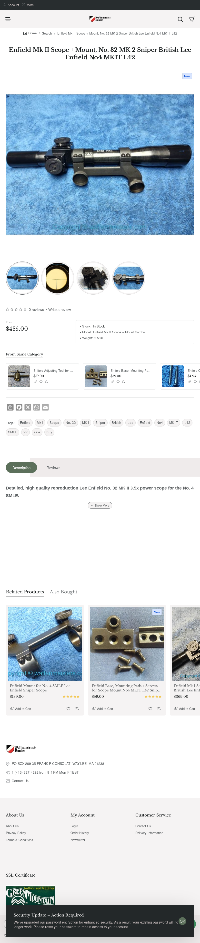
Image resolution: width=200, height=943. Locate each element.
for (25, 432)
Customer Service (153, 815)
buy (49, 432)
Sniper (100, 422)
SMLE (12, 432)
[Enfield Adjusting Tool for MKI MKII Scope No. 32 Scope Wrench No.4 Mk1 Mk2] (19, 376)
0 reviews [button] (36, 309)
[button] (35, 382)
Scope (54, 422)
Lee (130, 422)
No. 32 (71, 422)
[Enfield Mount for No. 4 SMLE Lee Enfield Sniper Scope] (45, 644)
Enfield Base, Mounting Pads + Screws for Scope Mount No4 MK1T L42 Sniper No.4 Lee (131, 371)
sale (37, 432)
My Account (82, 815)
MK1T (173, 422)
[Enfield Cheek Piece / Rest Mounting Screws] (173, 376)
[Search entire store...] (180, 19)
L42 (187, 422)
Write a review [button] (59, 309)
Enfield (25, 422)
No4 (160, 422)
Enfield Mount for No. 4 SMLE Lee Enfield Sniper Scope (40, 688)
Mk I (40, 422)
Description (21, 467)
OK (182, 921)
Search (47, 33)
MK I (85, 422)
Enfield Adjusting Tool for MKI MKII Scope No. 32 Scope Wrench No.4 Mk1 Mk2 (54, 371)
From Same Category (24, 354)
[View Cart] (192, 19)
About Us (15, 815)
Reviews (53, 467)
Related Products (25, 592)
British (116, 422)
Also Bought (63, 592)
